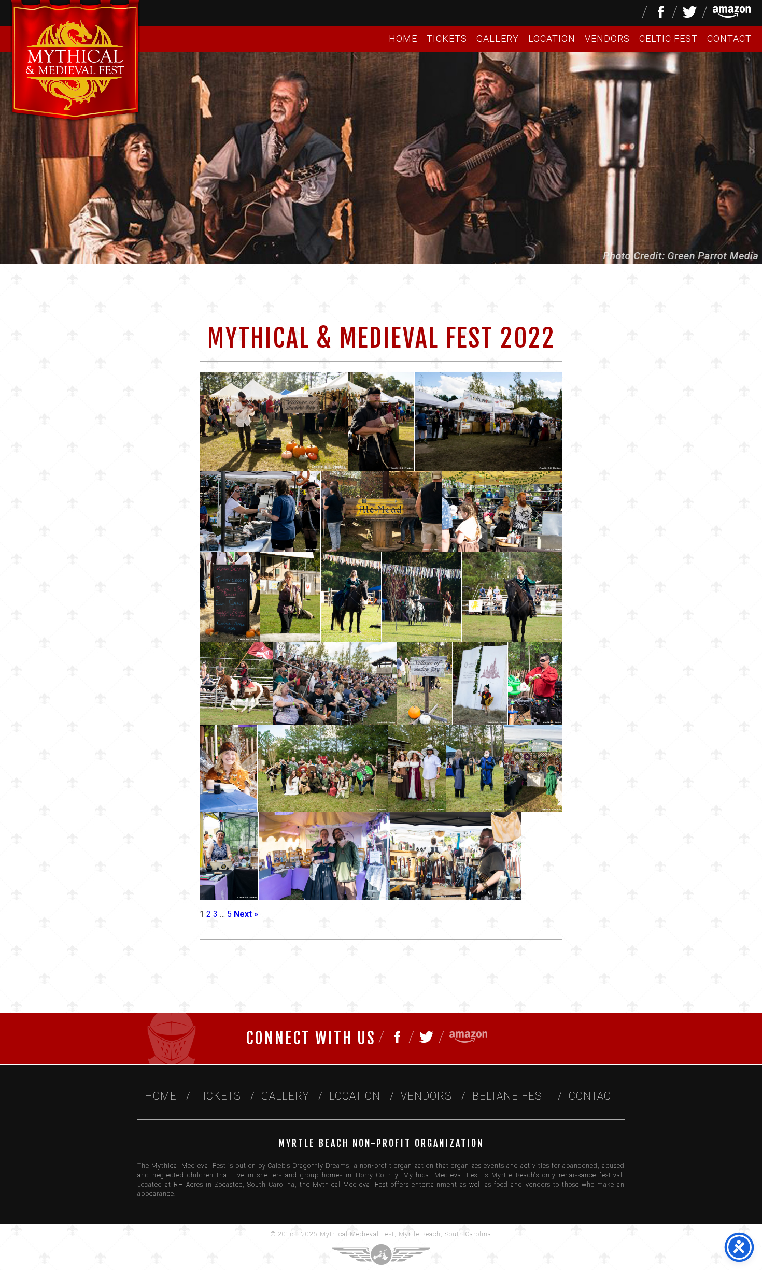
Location (551, 38)
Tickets (447, 38)
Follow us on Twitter (690, 12)
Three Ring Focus (381, 1254)
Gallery (497, 38)
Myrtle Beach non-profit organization (381, 1143)
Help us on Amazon (468, 1037)
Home (403, 38)
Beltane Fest (510, 1096)
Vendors (607, 38)
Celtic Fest (668, 38)
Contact (729, 38)
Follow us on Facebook (660, 12)
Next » (246, 914)
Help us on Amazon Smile (732, 12)
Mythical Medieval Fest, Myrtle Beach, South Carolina (405, 1234)
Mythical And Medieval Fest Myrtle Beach (75, 61)
